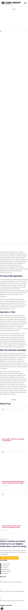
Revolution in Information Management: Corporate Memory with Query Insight (13, 482)
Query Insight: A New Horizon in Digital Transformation (13, 439)
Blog (14, 9)
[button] (25, 3)
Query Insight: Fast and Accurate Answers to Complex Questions (11, 526)
